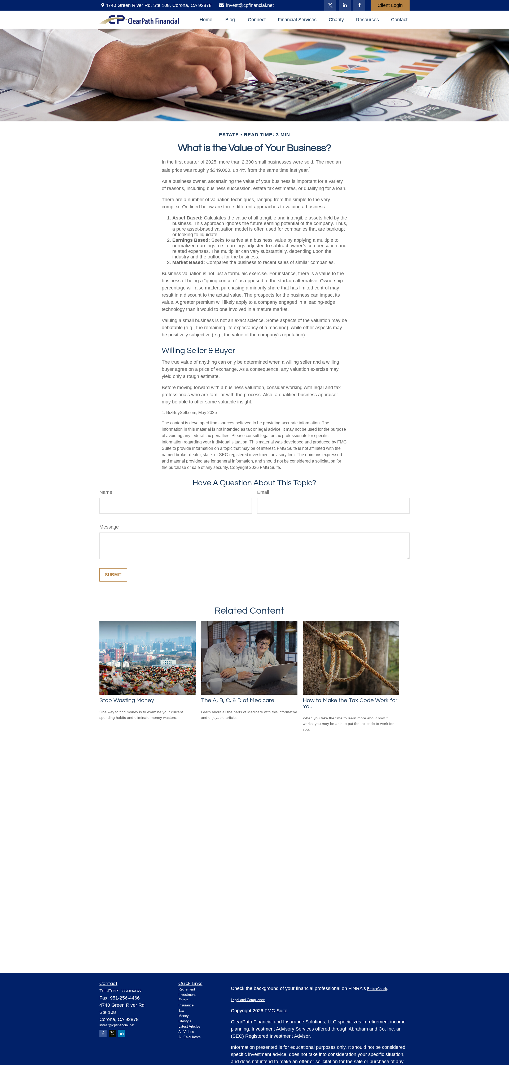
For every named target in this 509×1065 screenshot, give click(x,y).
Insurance (186, 1005)
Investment (187, 995)
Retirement (186, 989)
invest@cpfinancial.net (250, 5)
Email (263, 492)
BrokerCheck (377, 989)
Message (109, 527)
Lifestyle (184, 1021)
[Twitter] (330, 5)
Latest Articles (189, 1026)
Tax (181, 1011)
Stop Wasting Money (126, 700)
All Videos (186, 1032)
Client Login (390, 5)
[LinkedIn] (345, 5)
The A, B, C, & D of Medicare (237, 700)
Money (183, 1016)
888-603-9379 (131, 991)
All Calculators (189, 1037)
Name (105, 492)
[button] (206, 20)
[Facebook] (359, 5)
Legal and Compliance (248, 1000)
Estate (183, 1000)
